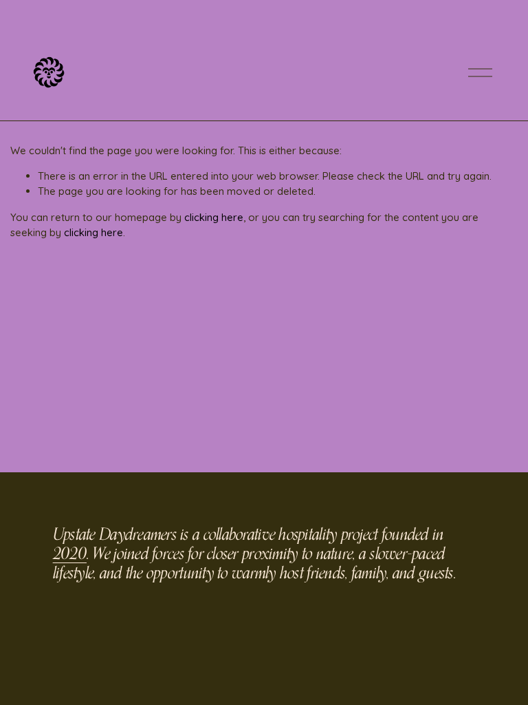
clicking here (213, 217)
